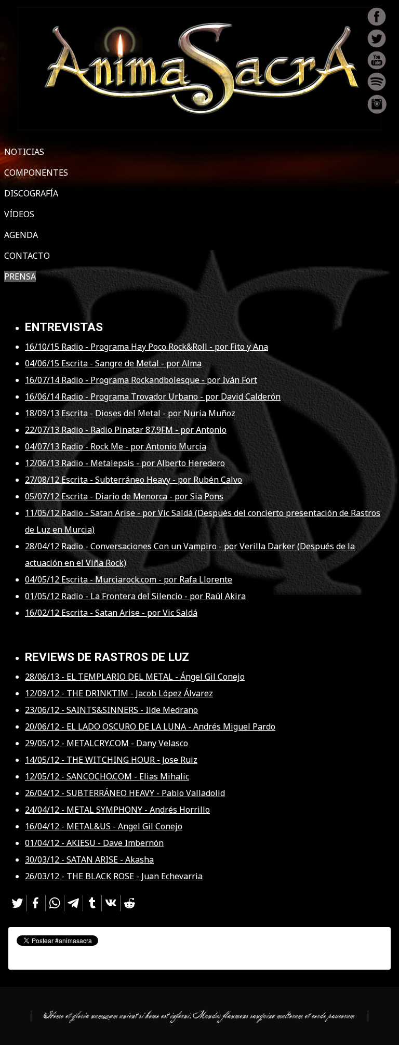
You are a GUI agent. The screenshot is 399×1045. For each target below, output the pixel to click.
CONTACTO (27, 255)
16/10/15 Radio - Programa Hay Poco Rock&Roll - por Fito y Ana (146, 346)
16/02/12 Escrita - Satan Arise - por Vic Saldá (111, 612)
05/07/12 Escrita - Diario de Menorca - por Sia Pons (124, 496)
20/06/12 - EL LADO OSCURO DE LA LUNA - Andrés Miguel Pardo (150, 726)
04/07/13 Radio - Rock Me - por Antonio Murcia (115, 446)
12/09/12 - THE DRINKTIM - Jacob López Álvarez (119, 693)
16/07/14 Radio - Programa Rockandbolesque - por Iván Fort (141, 380)
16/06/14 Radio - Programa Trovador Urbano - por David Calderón (153, 396)
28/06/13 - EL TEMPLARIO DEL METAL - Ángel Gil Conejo (135, 676)
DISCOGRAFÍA (31, 193)
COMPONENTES (36, 172)
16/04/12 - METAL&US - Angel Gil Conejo (103, 826)
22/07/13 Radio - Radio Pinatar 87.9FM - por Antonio (126, 429)
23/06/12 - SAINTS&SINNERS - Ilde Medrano (111, 710)
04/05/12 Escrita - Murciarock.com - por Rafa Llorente (128, 579)
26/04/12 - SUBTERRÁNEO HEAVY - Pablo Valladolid (125, 793)
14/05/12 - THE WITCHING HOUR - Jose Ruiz (111, 759)
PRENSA (20, 276)
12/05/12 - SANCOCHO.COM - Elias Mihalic (107, 776)
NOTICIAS (24, 151)
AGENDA (21, 235)
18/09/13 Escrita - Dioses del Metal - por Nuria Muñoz (130, 413)
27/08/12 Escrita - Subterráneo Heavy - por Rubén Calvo (133, 479)
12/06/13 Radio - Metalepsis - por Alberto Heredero (125, 463)
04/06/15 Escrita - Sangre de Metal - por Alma (113, 363)
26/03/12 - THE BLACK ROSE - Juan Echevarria (114, 876)
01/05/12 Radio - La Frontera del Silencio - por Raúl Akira (135, 596)
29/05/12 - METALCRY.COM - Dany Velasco (106, 743)
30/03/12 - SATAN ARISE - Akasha (89, 859)
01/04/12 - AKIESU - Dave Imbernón (94, 843)
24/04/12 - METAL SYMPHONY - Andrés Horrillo (117, 809)
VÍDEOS (19, 214)
